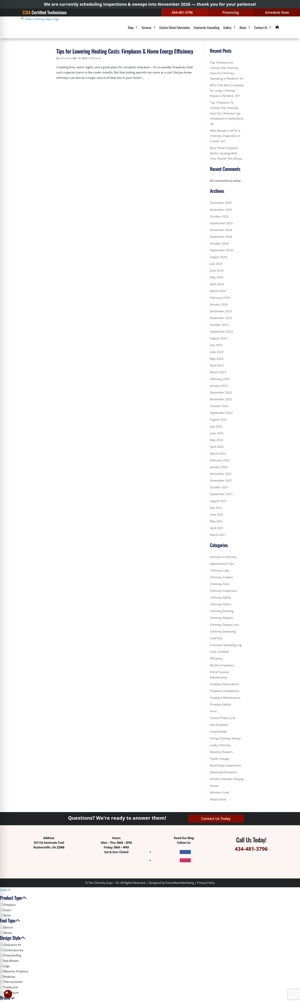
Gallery (227, 27)
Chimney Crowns (221, 577)
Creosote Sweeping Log (226, 645)
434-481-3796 (182, 12)
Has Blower (11, 961)
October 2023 (219, 325)
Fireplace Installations (224, 691)
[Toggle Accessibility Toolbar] (7, 994)
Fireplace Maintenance (225, 698)
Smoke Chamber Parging (226, 779)
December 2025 (221, 203)
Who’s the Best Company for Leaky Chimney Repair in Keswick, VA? (227, 90)
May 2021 (216, 521)
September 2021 (221, 494)
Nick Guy (65, 58)
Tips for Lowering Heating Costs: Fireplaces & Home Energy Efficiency (124, 51)
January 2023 (219, 386)
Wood (7, 933)
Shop (131, 27)
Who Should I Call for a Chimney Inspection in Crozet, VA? (225, 136)
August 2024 (218, 257)
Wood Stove (218, 799)
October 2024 (219, 243)
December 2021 (221, 474)
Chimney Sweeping (223, 631)
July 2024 (216, 264)
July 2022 (216, 426)
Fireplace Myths (220, 704)
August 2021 (218, 501)
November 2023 (221, 318)
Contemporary (13, 950)
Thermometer (13, 982)
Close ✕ (5, 890)
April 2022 (217, 447)
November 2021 (221, 480)
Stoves (214, 786)
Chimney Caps (219, 570)
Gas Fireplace (219, 725)
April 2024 (217, 284)
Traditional (10, 987)
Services (146, 27)
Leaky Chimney (220, 745)
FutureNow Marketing (180, 883)
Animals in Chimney (223, 557)
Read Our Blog (184, 838)
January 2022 (219, 467)
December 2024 (221, 230)
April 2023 (217, 365)
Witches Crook (220, 792)
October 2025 (219, 216)
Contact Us (260, 27)
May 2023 (216, 359)
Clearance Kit (12, 945)
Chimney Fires (219, 584)
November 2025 (221, 210)
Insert (7, 910)
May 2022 (216, 440)
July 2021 (216, 508)
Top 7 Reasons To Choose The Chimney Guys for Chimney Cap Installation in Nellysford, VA (226, 113)
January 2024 (219, 304)
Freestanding (12, 955)
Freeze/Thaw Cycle (222, 718)
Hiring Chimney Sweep (225, 738)
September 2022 (221, 413)
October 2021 (219, 487)
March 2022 (218, 453)
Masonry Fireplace (15, 971)
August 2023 (218, 338)
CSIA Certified (219, 652)
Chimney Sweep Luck (224, 625)
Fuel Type (7, 921)
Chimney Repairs (221, 618)
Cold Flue (216, 638)
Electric (8, 927)
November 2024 (221, 237)
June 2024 (217, 270)
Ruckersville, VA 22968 (48, 847)
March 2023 (218, 372)
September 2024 (221, 250)
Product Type (11, 898)
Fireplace (9, 905)
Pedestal (9, 977)
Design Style (10, 938)
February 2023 (220, 379)
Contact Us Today (216, 818)
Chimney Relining (222, 611)
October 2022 (219, 406)
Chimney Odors (220, 604)
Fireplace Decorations (224, 684)
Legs (6, 966)
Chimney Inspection (223, 591)
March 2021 (218, 535)
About (242, 27)
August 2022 (218, 419)
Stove (7, 915)
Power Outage (219, 759)
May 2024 (216, 277)
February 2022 (220, 460)
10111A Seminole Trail (48, 842)
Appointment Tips (222, 564)
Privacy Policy (206, 883)
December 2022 (221, 392)
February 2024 (220, 298)
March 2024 (218, 291)
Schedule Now (277, 12)
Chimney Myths (220, 597)
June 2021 (217, 514)
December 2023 (221, 311)
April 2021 (217, 528)
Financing (230, 12)
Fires (213, 711)
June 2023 (217, 352)
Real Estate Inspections (225, 765)
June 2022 (217, 433)
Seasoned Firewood (223, 772)
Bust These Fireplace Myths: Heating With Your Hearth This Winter (226, 153)
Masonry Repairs (221, 752)
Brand (5, 998)
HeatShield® (218, 732)
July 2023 (216, 345)
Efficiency (95, 58)
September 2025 (221, 223)
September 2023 (221, 331)
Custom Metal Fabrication (174, 27)
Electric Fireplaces (222, 665)
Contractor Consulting (206, 27)
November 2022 (221, 399)
